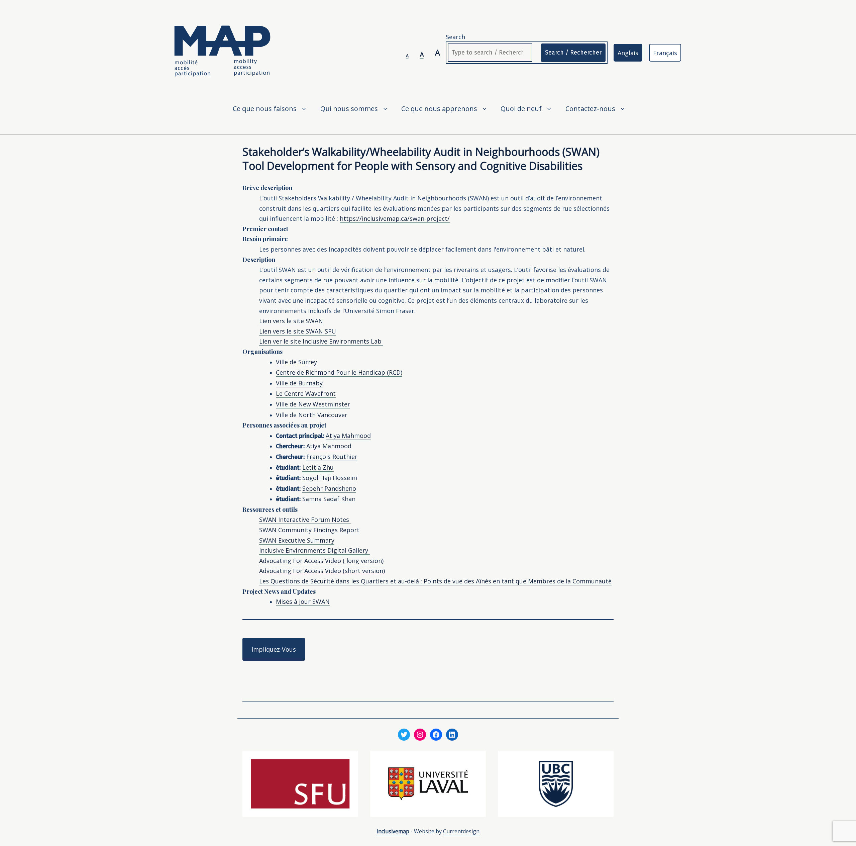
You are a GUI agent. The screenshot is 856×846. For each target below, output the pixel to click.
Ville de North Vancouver (311, 415)
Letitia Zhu (318, 467)
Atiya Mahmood (348, 436)
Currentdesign (461, 831)
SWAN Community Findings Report (309, 530)
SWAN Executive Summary (296, 540)
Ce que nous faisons (265, 108)
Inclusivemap (393, 831)
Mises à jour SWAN (303, 601)
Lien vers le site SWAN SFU (297, 331)
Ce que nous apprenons (439, 108)
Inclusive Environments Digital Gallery (314, 550)
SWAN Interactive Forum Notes (305, 519)
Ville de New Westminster (313, 404)
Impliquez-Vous (273, 649)
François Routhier (331, 457)
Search (455, 37)
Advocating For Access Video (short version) (322, 571)
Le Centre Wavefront (306, 393)
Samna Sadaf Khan (328, 499)
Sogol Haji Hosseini (329, 478)
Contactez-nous (590, 108)
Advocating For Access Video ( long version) (322, 561)
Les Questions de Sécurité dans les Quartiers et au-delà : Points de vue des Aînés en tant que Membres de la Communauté (435, 581)
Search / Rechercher (573, 52)
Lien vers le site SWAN (291, 321)
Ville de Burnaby (299, 383)
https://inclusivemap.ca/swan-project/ (395, 218)
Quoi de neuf (521, 108)
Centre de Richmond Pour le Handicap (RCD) (339, 372)
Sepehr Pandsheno (329, 488)
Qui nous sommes (349, 108)
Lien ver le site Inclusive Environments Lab (321, 341)
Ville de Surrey (296, 362)
